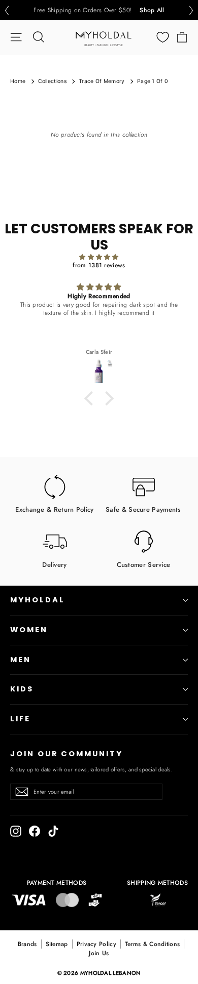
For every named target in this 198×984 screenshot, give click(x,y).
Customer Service (144, 564)
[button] (6, 10)
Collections (52, 81)
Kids (22, 689)
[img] (99, 257)
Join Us (99, 953)
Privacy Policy (96, 944)
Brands (27, 944)
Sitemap (57, 944)
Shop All (152, 10)
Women (29, 630)
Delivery (54, 564)
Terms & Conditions (152, 944)
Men (20, 659)
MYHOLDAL (37, 600)
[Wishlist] (162, 37)
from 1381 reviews (99, 265)
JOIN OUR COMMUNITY (66, 754)
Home (17, 81)
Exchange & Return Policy (54, 509)
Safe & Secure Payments (143, 509)
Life (20, 719)
